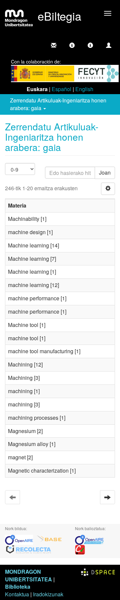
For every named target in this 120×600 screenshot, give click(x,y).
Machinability (23, 219)
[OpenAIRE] (20, 539)
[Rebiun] (80, 549)
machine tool (23, 338)
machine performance (33, 298)
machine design (27, 232)
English (84, 89)
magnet (17, 457)
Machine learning (28, 245)
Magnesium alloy (28, 444)
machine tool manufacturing (40, 351)
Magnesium (22, 431)
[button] (72, 45)
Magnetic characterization (38, 470)
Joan (105, 172)
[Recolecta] (28, 549)
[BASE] (49, 539)
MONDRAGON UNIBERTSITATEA (28, 575)
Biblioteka (17, 586)
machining (20, 391)
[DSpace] (98, 571)
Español (61, 89)
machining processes (33, 417)
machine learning (28, 285)
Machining (20, 364)
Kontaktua (17, 594)
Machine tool (23, 325)
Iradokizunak (48, 594)
